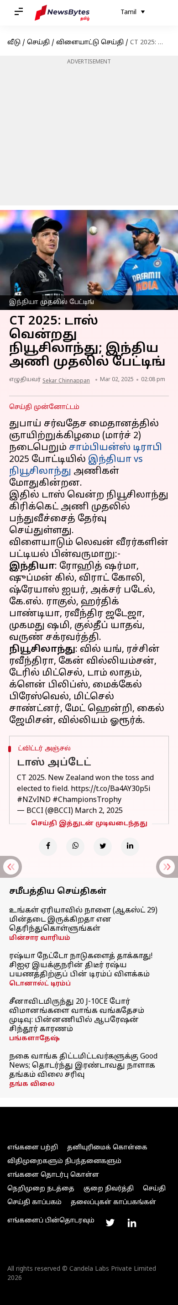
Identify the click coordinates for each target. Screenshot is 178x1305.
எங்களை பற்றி (32, 1148)
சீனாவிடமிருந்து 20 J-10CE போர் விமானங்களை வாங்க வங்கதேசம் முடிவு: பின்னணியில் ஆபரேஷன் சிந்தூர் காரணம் (76, 1015)
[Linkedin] (130, 847)
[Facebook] (48, 847)
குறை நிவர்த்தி (109, 1189)
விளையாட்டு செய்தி (90, 43)
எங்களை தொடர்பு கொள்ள (53, 1175)
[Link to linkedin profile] (132, 1222)
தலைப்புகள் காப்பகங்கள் (113, 1202)
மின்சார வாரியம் (39, 938)
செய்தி (38, 43)
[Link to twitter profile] (110, 1222)
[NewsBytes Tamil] (62, 13)
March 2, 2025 (99, 811)
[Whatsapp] (75, 847)
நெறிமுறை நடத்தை (40, 1189)
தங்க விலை (32, 1084)
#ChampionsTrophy (86, 800)
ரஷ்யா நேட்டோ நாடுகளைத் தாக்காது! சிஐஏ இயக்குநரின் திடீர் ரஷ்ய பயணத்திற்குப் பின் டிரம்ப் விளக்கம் (80, 965)
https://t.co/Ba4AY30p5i (111, 789)
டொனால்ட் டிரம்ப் (40, 984)
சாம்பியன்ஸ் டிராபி (115, 447)
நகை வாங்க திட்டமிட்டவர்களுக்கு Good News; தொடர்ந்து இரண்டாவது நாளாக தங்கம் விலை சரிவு (83, 1066)
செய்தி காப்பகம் (34, 1202)
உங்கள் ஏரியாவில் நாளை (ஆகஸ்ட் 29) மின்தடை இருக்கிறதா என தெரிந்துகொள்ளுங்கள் (83, 919)
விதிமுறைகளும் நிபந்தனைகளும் (64, 1161)
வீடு (14, 43)
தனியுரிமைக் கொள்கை (107, 1148)
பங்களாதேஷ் (34, 1039)
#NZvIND (34, 800)
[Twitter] (103, 847)
